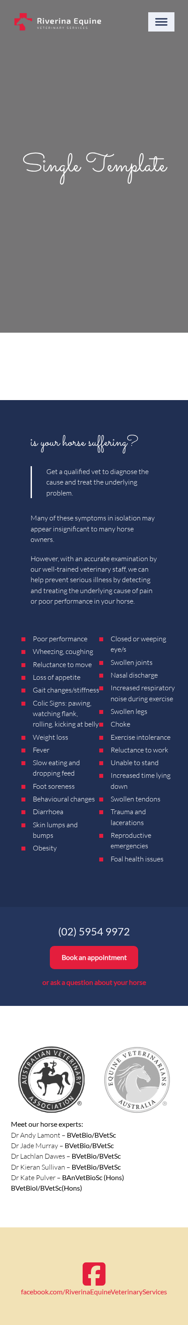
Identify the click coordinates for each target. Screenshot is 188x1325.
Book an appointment (94, 957)
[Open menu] (161, 22)
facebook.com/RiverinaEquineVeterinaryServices (94, 1291)
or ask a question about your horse (94, 982)
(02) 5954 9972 (94, 931)
